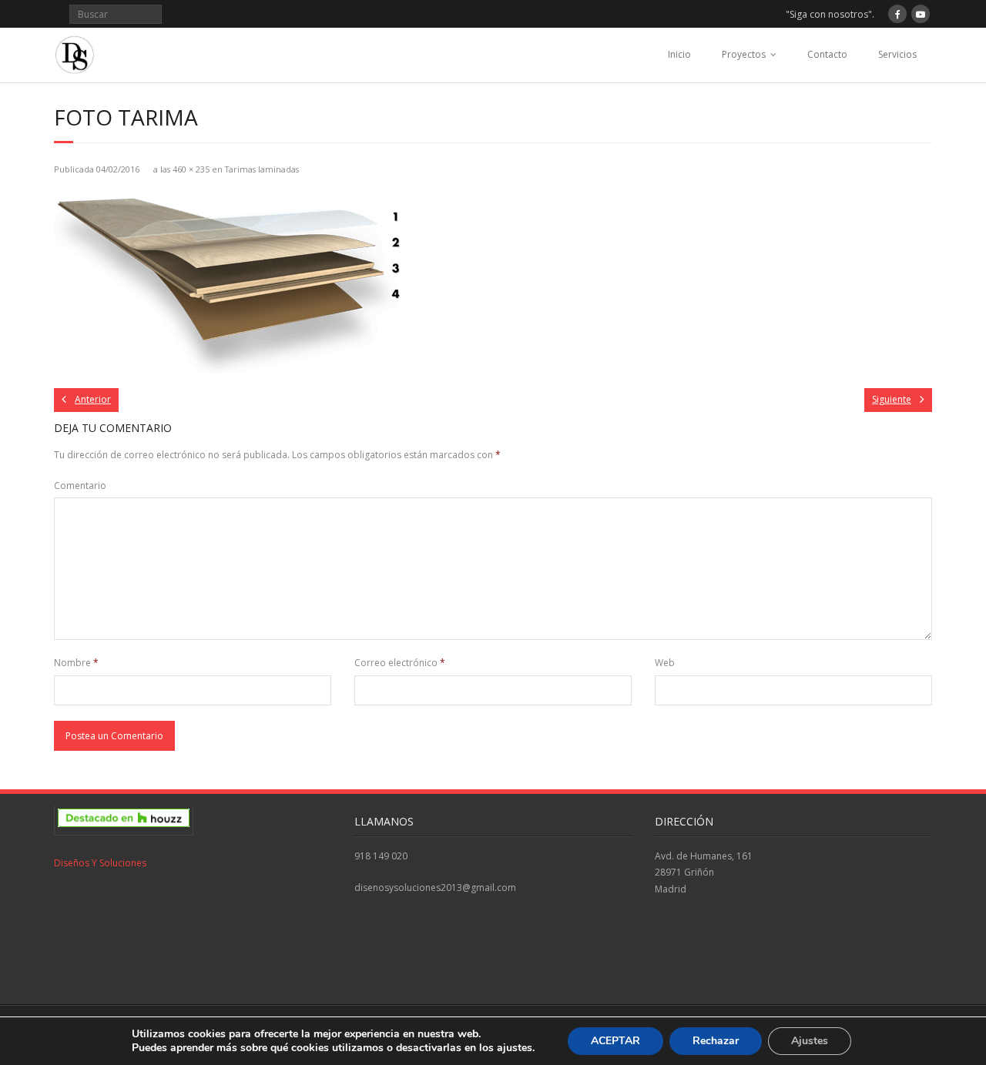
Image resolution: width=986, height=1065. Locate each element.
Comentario (80, 485)
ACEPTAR (615, 1040)
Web (665, 662)
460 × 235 (191, 169)
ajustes (514, 1048)
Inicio (679, 54)
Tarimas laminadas (262, 169)
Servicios (897, 54)
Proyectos (744, 54)
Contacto (827, 54)
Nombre (76, 662)
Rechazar (716, 1040)
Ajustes (809, 1040)
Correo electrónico (399, 662)
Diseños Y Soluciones (100, 862)
